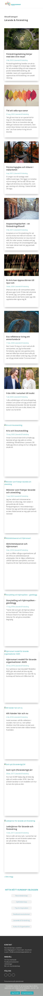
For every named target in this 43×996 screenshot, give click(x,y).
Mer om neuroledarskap (12, 966)
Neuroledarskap (21, 896)
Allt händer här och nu (17, 713)
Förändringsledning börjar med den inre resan (19, 55)
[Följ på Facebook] (9, 974)
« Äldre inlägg (8, 877)
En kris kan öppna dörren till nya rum (20, 281)
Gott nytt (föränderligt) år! (19, 770)
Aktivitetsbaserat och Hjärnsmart (16, 545)
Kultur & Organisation (21, 926)
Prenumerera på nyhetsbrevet (14, 981)
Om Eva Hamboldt (10, 960)
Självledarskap (21, 902)
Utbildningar (8, 964)
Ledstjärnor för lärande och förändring (19, 827)
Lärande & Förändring (21, 60)
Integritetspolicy (27, 993)
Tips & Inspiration (21, 908)
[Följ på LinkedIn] (5, 974)
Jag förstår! (15, 993)
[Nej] (41, 990)
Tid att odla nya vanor (17, 110)
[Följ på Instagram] (13, 974)
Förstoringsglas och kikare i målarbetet (19, 168)
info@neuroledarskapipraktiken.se (20, 952)
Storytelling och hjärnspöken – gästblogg (21, 601)
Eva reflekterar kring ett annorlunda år (18, 338)
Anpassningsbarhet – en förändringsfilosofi (18, 225)
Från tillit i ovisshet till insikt (20, 393)
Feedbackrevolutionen (21, 914)
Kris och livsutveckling (17, 430)
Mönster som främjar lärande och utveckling (20, 491)
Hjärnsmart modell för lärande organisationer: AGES (21, 660)
